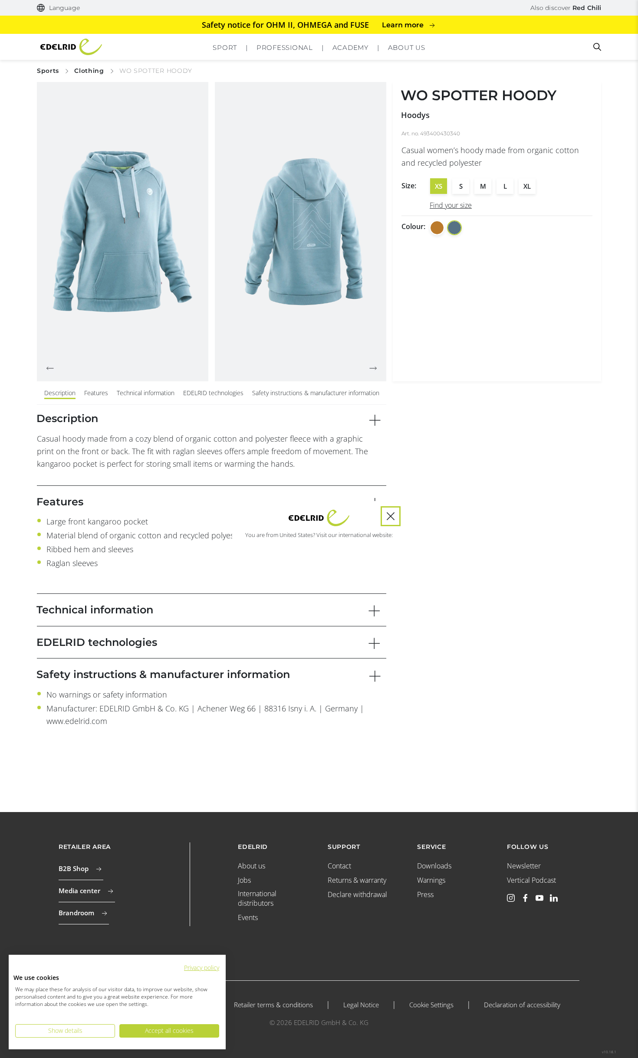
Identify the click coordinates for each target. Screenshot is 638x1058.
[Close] (390, 516)
